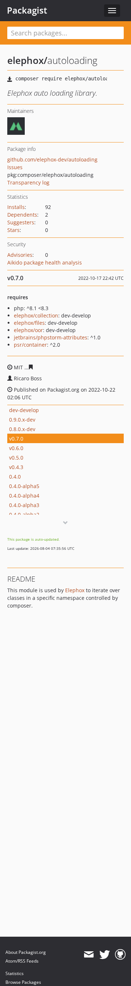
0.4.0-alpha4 (24, 495)
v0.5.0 (16, 457)
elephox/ (27, 60)
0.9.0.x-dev (22, 419)
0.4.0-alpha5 (24, 486)
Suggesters (20, 222)
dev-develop (24, 410)
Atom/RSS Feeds (22, 961)
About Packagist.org (25, 952)
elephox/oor (28, 330)
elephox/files (29, 322)
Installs (16, 206)
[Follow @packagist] (104, 954)
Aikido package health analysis (44, 262)
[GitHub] (120, 954)
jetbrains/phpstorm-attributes (50, 337)
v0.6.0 (16, 448)
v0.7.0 (16, 438)
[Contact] (88, 954)
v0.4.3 (16, 467)
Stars (13, 229)
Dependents (22, 214)
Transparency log (28, 182)
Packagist (27, 10)
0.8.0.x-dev (22, 429)
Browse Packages (23, 982)
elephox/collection (36, 315)
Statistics (14, 973)
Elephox (74, 590)
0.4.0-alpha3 (24, 505)
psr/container (30, 344)
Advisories (19, 254)
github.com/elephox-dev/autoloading (52, 159)
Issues (15, 167)
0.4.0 (15, 476)
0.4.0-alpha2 (24, 514)
